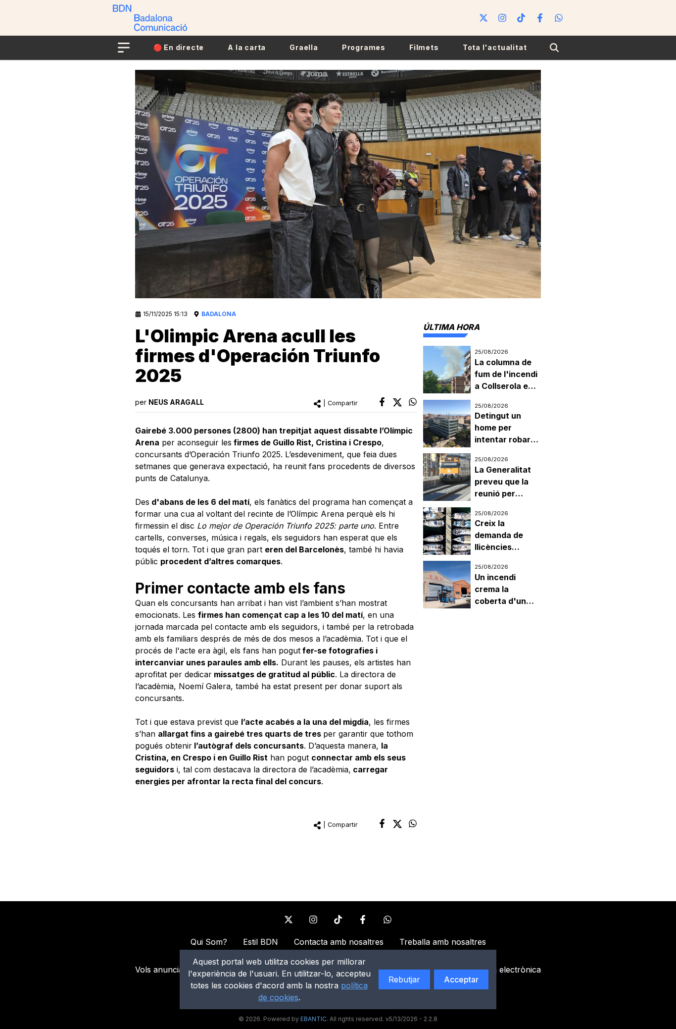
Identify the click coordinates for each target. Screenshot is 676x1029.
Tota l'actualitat (495, 47)
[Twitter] (483, 17)
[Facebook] (539, 17)
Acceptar (461, 979)
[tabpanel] (482, 477)
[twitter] (397, 402)
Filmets (424, 47)
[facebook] (382, 401)
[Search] (554, 48)
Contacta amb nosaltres (339, 942)
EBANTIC (313, 1019)
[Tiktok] (521, 17)
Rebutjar (404, 979)
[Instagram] (502, 17)
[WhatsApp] (558, 17)
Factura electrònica (504, 970)
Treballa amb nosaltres (442, 942)
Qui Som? (209, 942)
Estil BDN (260, 942)
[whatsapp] (412, 401)
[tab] (451, 327)
